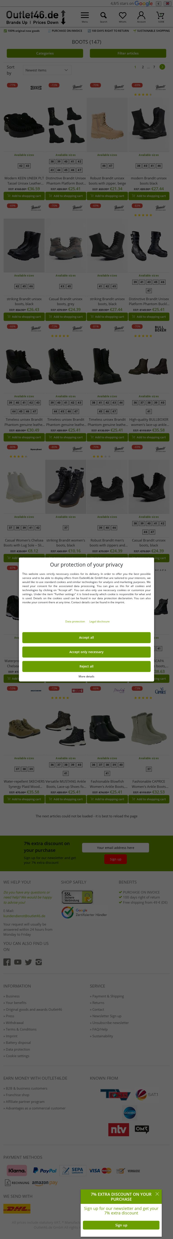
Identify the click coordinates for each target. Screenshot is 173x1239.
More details (86, 676)
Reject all (86, 666)
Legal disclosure (99, 621)
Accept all (86, 638)
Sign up (121, 1225)
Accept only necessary (86, 652)
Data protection (75, 621)
